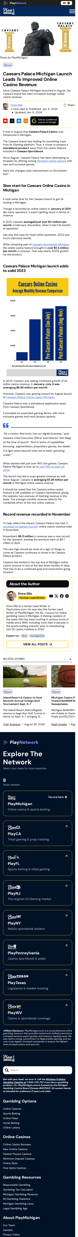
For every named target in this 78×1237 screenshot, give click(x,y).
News (8, 65)
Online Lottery (11, 1127)
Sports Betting (11, 1113)
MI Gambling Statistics (16, 1199)
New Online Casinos (15, 1149)
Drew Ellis (16, 105)
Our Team (9, 1225)
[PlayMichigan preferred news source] (44, 120)
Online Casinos (12, 1108)
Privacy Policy (11, 1234)
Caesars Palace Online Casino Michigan (30, 397)
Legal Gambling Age (15, 1208)
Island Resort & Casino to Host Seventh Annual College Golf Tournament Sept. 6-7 (22, 701)
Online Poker (10, 1118)
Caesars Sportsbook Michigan (50, 244)
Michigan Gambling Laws (18, 1203)
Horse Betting (11, 1123)
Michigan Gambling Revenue (20, 1194)
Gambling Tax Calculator (18, 1189)
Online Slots (10, 1163)
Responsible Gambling (16, 1185)
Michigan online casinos (51, 161)
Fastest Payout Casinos (17, 1154)
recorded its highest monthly (20, 526)
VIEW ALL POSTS (35, 644)
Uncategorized (37, 636)
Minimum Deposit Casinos (19, 1158)
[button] (72, 11)
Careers (8, 1230)
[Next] (70, 659)
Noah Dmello (59, 724)
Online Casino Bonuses (17, 1144)
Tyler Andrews (11, 724)
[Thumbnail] (25, 676)
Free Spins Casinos (14, 1168)
